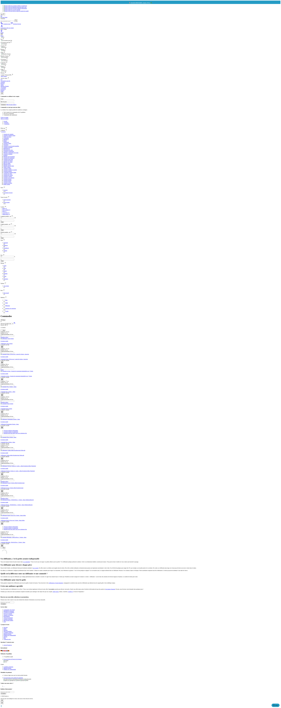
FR (2, 14)
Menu (2, 35)
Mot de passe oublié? (8, 620)
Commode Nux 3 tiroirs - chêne (8, 391)
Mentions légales (7, 634)
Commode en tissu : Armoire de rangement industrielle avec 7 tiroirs (16, 376)
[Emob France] (3, 651)
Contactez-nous (7, 639)
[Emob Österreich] (5, 651)
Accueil (5, 121)
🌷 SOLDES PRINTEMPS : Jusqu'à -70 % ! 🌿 (140, 2)
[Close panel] (2, 93)
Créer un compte (10, 28)
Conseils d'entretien (8, 619)
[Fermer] (2, 700)
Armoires (6, 122)
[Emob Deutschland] (1, 651)
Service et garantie (8, 613)
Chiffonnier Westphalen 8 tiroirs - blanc (10, 424)
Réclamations (7, 616)
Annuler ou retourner (8, 615)
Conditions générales (8, 632)
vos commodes (26, 561)
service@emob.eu (8, 645)
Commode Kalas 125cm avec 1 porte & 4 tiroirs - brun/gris (14, 359)
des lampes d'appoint (110, 589)
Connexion (3, 28)
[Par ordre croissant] (14, 323)
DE (1, 16)
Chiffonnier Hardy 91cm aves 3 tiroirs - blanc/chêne (13, 520)
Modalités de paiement (9, 611)
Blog (5, 638)
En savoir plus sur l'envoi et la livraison (13, 659)
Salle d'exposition (8, 631)
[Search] (16, 20)
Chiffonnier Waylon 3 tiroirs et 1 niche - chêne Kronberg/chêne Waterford (18, 471)
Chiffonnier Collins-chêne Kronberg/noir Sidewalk (12, 455)
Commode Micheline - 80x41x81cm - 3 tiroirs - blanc (13, 542)
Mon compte (4, 76)
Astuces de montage (8, 617)
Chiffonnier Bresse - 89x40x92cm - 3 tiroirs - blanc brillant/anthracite (16, 504)
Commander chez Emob (9, 609)
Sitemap (5, 636)
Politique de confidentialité (10, 635)
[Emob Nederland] (7, 651)
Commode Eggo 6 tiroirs (6, 408)
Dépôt (5, 628)
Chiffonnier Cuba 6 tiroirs (7, 343)
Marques (6, 630)
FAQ (5, 621)
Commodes (6, 124)
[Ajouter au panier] (2, 347)
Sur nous (6, 627)
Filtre (2, 222)
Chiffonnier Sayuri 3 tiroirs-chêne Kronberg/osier (12, 488)
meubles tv (70, 591)
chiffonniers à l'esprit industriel (56, 583)
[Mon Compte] (2, 26)
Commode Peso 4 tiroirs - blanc (8, 442)
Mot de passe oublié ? (12, 104)
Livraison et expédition (9, 612)
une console (35, 568)
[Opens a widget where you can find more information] (275, 705)
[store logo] (4, 17)
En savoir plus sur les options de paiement (13, 677)
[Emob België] (8, 651)
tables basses (56, 591)
